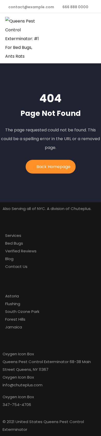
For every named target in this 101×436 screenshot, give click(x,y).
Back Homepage (53, 167)
